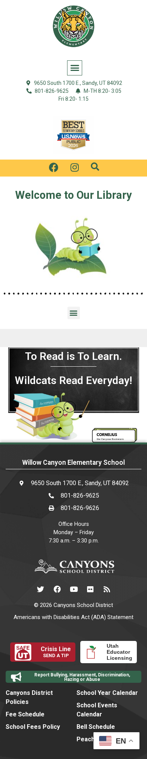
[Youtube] (73, 589)
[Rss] (107, 589)
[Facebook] (57, 589)
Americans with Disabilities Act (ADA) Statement (73, 617)
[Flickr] (90, 589)
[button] (74, 67)
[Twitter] (40, 589)
